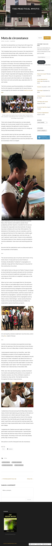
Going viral (30, 479)
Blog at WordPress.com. (10, 543)
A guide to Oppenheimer (43, 113)
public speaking (19, 465)
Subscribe (41, 62)
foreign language (16, 462)
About (12, 28)
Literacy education (7, 465)
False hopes (40, 90)
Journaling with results (42, 101)
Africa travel (6, 462)
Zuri (5, 336)
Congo (5, 458)
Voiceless (39, 87)
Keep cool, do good (41, 74)
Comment (29, 499)
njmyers (12, 41)
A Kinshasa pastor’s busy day (8, 479)
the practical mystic (26, 9)
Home (6, 28)
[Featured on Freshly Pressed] (43, 139)
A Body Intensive (41, 96)
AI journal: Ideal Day (42, 107)
